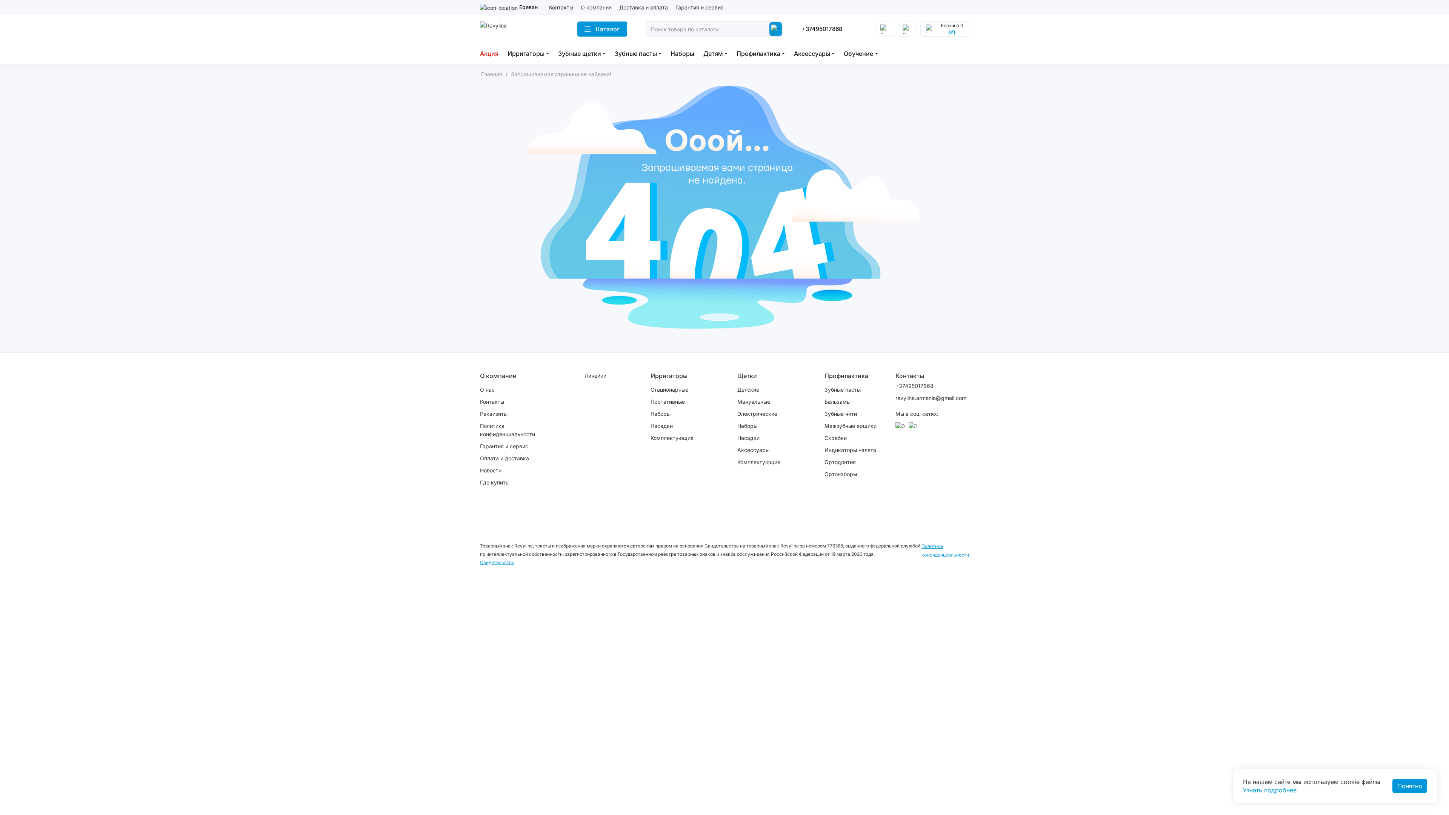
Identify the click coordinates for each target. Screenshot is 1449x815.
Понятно (1409, 786)
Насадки (662, 426)
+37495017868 (822, 28)
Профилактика (758, 53)
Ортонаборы (840, 474)
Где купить (494, 482)
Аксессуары (812, 53)
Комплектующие (672, 438)
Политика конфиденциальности (507, 430)
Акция (489, 53)
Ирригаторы (526, 53)
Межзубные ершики (850, 426)
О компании (596, 7)
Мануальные (753, 401)
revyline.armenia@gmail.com (925, 398)
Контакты (561, 7)
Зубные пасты (636, 53)
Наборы (682, 53)
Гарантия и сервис (699, 7)
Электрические (757, 414)
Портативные (668, 401)
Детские (748, 389)
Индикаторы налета (850, 450)
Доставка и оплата (643, 7)
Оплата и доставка (504, 458)
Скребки (835, 438)
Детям (713, 53)
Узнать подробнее (1270, 790)
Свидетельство (497, 562)
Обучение (858, 53)
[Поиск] (775, 29)
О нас (487, 389)
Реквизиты (494, 414)
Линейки (595, 375)
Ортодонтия (840, 462)
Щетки (747, 376)
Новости (490, 470)
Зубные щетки (579, 53)
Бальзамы (837, 401)
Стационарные (669, 389)
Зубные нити (840, 414)
